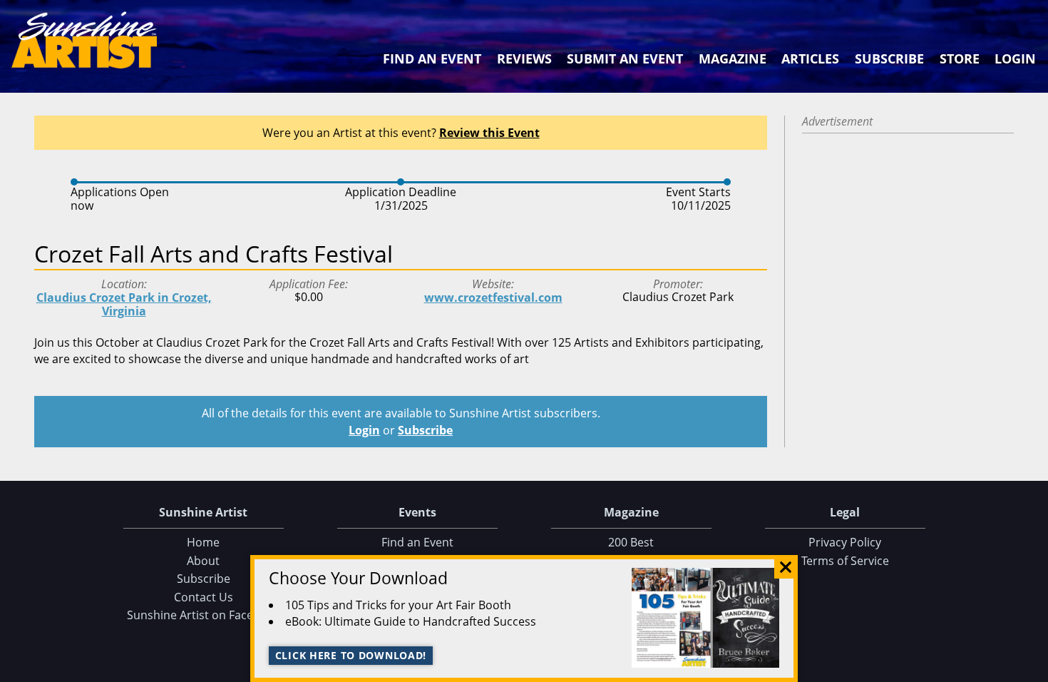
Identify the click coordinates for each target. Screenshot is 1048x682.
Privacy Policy (844, 542)
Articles (810, 58)
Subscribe (889, 58)
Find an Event (432, 58)
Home (203, 542)
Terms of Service (845, 561)
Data (1031, 668)
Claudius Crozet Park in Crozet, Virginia (124, 304)
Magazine (732, 58)
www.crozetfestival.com (493, 297)
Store (960, 58)
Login (1015, 58)
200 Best (631, 542)
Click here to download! (351, 655)
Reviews (524, 58)
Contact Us (203, 597)
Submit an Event (625, 58)
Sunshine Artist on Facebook (203, 615)
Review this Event (489, 133)
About (203, 561)
